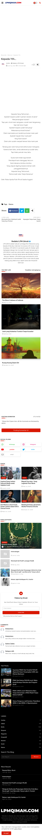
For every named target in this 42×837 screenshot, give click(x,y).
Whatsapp (27, 210)
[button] (40, 3)
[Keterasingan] (5, 554)
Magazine (21, 734)
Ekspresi (21, 730)
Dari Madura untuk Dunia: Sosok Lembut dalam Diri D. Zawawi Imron (10, 506)
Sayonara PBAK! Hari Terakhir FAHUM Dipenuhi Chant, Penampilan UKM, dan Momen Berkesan (25, 672)
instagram (33, 444)
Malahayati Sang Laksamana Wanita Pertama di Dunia (31, 505)
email (12, 454)
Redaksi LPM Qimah (20, 241)
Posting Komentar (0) (21, 430)
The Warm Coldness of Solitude (12, 300)
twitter (33, 449)
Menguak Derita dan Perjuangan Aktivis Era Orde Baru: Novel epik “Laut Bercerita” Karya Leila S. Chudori (26, 572)
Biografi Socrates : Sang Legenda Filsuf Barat (29, 482)
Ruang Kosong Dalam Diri (10, 363)
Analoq (21, 720)
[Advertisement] (21, 29)
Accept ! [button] (6, 833)
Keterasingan (15, 551)
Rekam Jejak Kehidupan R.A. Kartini (22, 579)
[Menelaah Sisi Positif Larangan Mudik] (5, 563)
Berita (21, 727)
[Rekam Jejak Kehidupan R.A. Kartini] (5, 582)
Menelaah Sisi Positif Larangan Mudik (22, 561)
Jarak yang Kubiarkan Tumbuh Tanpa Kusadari (17, 331)
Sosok (21, 744)
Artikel (21, 723)
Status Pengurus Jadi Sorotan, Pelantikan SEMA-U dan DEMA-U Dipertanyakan (26, 702)
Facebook (15, 210)
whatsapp (12, 444)
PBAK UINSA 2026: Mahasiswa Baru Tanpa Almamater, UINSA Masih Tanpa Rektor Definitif (25, 693)
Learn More (18, 829)
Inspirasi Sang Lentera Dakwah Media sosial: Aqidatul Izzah (8, 483)
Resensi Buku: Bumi (8, 770)
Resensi (21, 740)
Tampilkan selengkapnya (32, 270)
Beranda (3, 55)
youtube (12, 449)
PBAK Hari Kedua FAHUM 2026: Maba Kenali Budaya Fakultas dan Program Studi (25, 682)
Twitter (21, 210)
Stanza (10, 55)
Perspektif (21, 737)
